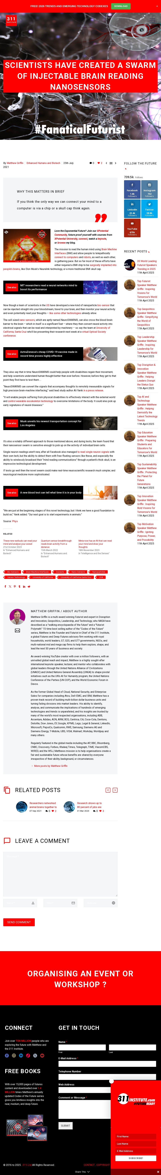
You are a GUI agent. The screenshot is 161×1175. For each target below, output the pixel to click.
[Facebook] (5, 586)
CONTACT (89, 1164)
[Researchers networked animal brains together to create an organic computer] (23, 807)
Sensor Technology (16, 577)
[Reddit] (29, 586)
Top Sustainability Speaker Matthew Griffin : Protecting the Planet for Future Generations (147, 474)
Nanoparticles (98, 572)
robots (87, 257)
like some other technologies (65, 313)
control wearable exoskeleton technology (30, 401)
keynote (102, 238)
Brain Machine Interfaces (37, 572)
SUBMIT (65, 1125)
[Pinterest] (15, 586)
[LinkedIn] (24, 586)
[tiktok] (28, 1056)
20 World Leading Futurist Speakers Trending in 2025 (147, 265)
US (47, 305)
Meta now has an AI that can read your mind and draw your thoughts (95, 543)
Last (111, 1052)
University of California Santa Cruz (76, 577)
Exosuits (60, 572)
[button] (108, 790)
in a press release (93, 390)
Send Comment (19, 922)
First (60, 1052)
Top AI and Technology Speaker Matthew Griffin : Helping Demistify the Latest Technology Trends (147, 408)
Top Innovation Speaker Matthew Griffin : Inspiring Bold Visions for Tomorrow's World (147, 504)
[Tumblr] (19, 586)
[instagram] (14, 1056)
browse (62, 242)
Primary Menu (152, 20)
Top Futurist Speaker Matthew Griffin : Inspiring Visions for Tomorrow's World (147, 289)
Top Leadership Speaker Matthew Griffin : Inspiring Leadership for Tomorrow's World (147, 344)
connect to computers (66, 257)
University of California (43, 577)
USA (101, 577)
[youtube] (42, 1056)
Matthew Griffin (15, 163)
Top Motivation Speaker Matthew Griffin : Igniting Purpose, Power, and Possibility (147, 532)
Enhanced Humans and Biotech (43, 163)
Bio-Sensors (13, 572)
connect (83, 238)
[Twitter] (10, 586)
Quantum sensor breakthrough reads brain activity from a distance (56, 543)
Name (62, 1042)
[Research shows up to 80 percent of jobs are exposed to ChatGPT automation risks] (70, 807)
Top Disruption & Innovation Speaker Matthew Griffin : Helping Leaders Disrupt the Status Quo (147, 374)
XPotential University (66, 238)
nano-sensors (27, 319)
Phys (15, 521)
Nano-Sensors (78, 572)
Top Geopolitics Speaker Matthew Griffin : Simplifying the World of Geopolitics (147, 317)
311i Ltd (27, 1164)
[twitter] (35, 1056)
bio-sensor (103, 305)
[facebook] (7, 1056)
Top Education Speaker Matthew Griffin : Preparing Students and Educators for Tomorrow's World (147, 442)
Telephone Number (69, 1071)
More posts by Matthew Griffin (50, 765)
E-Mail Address (68, 1058)
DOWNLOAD (121, 6)
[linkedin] (21, 1056)
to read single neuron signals (93, 451)
